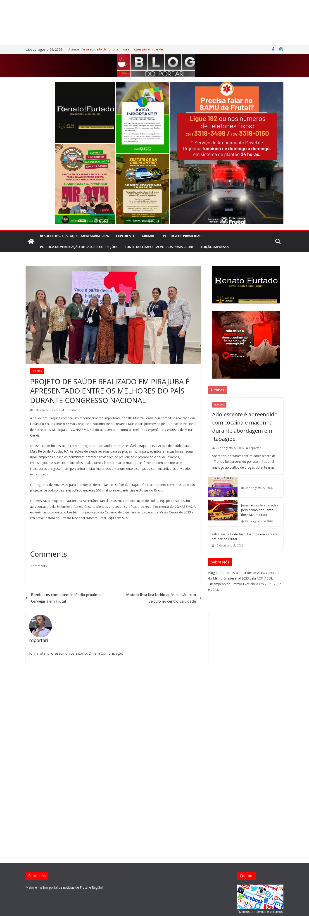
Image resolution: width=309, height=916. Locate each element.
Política (37, 371)
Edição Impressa (215, 247)
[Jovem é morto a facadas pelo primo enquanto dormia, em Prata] (223, 513)
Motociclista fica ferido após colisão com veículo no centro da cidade (161, 598)
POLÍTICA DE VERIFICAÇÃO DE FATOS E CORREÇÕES (79, 247)
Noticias (219, 404)
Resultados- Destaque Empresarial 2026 (74, 236)
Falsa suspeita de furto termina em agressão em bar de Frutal (245, 536)
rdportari (72, 410)
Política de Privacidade (183, 236)
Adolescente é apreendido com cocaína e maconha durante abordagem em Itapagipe (245, 426)
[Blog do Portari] (31, 241)
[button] (85, 112)
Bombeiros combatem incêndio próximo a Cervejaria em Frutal (67, 598)
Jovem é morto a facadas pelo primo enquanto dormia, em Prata (259, 510)
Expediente (125, 236)
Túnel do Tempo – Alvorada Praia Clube (159, 247)
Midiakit (149, 236)
